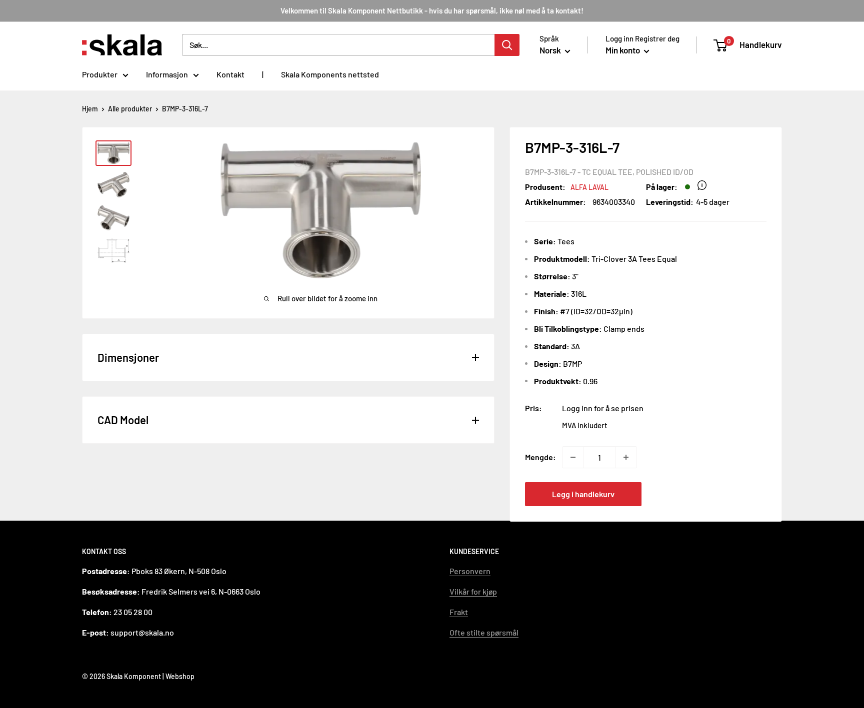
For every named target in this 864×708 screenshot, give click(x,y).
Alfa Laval (589, 187)
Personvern (470, 571)
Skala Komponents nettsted (330, 74)
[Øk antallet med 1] (626, 457)
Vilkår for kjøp (473, 591)
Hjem (90, 108)
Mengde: (540, 457)
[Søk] (507, 45)
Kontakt (230, 74)
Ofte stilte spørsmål (484, 632)
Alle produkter (130, 108)
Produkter (100, 74)
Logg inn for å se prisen (603, 408)
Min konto (624, 50)
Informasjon (167, 74)
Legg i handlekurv (583, 494)
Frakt (459, 612)
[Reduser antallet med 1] (573, 457)
